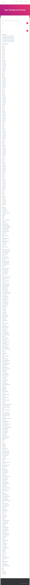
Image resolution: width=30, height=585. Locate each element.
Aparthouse (3, 234)
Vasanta (3, 554)
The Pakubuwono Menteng (5, 527)
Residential (17, 1)
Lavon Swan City (4, 377)
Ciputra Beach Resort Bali (5, 286)
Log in (3, 569)
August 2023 (3, 87)
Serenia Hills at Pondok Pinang (6, 465)
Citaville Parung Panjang (5, 289)
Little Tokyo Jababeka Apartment (6, 384)
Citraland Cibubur (4, 306)
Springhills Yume (4, 489)
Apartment (21, 1)
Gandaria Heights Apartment (5, 333)
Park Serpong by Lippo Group (5, 405)
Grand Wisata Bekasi (4, 343)
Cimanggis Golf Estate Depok (5, 285)
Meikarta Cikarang (4, 388)
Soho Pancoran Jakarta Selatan (6, 476)
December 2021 (4, 115)
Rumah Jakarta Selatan (5, 448)
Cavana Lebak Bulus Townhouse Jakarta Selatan (8, 41)
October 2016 (3, 203)
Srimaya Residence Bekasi (5, 490)
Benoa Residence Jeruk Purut (5, 258)
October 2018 (3, 169)
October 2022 (3, 101)
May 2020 (3, 142)
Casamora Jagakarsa (4, 272)
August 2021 (3, 121)
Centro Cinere (3, 279)
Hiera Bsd (3, 350)
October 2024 (3, 67)
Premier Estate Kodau (4, 422)
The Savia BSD (4, 537)
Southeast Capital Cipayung (5, 483)
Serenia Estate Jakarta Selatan (5, 462)
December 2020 (4, 132)
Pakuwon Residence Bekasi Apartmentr (7, 404)
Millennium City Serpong (5, 391)
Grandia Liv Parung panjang (5, 344)
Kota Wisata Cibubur (4, 370)
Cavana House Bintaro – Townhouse (6, 276)
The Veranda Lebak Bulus (5, 540)
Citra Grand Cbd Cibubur (5, 296)
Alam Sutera (3, 221)
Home (13, 1)
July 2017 (3, 190)
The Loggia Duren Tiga (5, 523)
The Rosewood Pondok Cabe (5, 534)
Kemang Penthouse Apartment (5, 360)
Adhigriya (3, 217)
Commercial (25, 1)
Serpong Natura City (4, 466)
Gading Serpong (4, 330)
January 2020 (3, 148)
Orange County (4, 401)
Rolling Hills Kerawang (5, 438)
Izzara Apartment (4, 353)
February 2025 (4, 61)
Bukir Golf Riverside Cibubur (5, 268)
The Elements (3, 517)
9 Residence (3, 214)
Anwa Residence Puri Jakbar (5, 231)
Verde (3, 560)
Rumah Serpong (4, 449)
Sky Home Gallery (4, 473)
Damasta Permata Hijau (5, 316)
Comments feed (4, 572)
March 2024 (3, 77)
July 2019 (3, 156)
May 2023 (3, 91)
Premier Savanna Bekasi (5, 428)
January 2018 (3, 182)
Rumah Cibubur (4, 445)
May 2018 (3, 176)
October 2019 (3, 152)
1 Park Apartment (4, 208)
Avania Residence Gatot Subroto (6, 251)
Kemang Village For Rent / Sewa (6, 363)
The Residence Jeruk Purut (5, 530)
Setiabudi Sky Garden (4, 469)
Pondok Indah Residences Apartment (6, 418)
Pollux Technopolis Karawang (5, 415)
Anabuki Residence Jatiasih (5, 228)
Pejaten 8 (3, 408)
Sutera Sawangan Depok (5, 499)
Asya (2, 248)
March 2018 (3, 179)
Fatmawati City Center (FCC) (5, 326)
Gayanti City (3, 336)
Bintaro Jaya (3, 259)
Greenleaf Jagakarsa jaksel (5, 347)
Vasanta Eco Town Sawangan (5, 557)
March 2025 (3, 60)
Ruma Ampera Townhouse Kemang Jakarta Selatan (8, 40)
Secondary (3, 459)
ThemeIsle (27, 583)
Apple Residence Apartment (5, 241)
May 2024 (3, 74)
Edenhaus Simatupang (5, 320)
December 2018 (4, 166)
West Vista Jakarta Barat (5, 564)
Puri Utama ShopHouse (5, 432)
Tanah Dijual (3, 507)
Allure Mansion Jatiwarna (5, 224)
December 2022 (4, 98)
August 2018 (3, 172)
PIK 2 (2, 411)
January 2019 (3, 165)
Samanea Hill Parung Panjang (5, 452)
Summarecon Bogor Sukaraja (5, 496)
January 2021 (3, 131)
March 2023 (3, 94)
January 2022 (3, 114)
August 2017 (3, 189)
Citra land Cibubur (4, 299)
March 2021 (3, 128)
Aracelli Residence (4, 242)
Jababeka (3, 354)
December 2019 (4, 149)
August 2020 (3, 138)
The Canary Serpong (4, 516)
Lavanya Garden (4, 371)
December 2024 (4, 64)
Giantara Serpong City (4, 337)
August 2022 (3, 104)
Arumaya (3, 245)
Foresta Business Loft (4, 329)
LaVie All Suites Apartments (5, 374)
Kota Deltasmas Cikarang (5, 367)
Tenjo (3, 513)
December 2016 (4, 200)
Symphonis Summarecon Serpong (6, 500)
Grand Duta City (4, 340)
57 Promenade (4, 211)
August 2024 (3, 70)
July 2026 (3, 47)
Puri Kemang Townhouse (5, 431)
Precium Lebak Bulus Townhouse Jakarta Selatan (8, 37)
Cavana (3, 275)
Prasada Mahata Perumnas (5, 421)
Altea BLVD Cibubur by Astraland (6, 225)
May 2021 (3, 125)
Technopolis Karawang (5, 510)
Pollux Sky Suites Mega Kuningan (6, 414)
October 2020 (3, 135)
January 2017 (3, 199)
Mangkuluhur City (4, 387)
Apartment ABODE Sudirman (5, 238)
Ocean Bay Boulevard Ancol (5, 397)
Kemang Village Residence (5, 364)
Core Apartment (4, 310)
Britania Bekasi (4, 265)
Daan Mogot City (4, 313)
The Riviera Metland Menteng (5, 533)
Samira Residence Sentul (5, 455)
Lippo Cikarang (4, 381)
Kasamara (3, 357)
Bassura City (3, 255)
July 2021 (3, 122)
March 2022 (3, 111)
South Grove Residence (5, 479)
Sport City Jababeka (4, 486)
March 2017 (3, 196)
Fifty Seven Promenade (5, 327)
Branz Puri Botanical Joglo (5, 262)
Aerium (3, 218)
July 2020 (3, 139)
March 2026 (3, 53)
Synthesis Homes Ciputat (5, 503)
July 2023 (3, 88)
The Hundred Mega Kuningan (5, 520)
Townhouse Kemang (4, 543)
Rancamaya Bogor (4, 435)
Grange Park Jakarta (4, 346)
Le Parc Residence (4, 378)
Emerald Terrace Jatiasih (5, 323)
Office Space (3, 398)
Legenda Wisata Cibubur (5, 380)
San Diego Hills (4, 456)
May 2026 (3, 50)
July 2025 (3, 54)
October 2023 (3, 84)
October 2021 (3, 118)
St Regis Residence (4, 493)
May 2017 (3, 193)
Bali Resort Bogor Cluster (5, 252)
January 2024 (3, 80)
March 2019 (3, 162)
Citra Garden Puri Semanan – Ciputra (6, 292)
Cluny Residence (4, 309)
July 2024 (3, 71)
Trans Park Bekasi (4, 544)
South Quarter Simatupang (5, 482)
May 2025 (3, 57)
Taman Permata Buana (5, 506)
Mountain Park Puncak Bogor (5, 394)
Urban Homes (3, 551)
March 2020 (3, 145)
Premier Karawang (4, 425)
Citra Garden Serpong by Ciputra (6, 293)
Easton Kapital (4, 319)
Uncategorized (4, 550)
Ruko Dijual (3, 439)
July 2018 (3, 173)
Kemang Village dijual (4, 361)
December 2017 (4, 183)
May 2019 (3, 159)
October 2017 (3, 186)
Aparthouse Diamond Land (5, 235)
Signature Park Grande (5, 472)
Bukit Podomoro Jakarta (5, 269)
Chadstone (3, 282)
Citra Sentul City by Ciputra (5, 302)
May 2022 (3, 108)
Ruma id (3, 442)
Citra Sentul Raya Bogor (5, 303)
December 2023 (4, 81)
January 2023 (3, 97)
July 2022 (3, 105)
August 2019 (3, 155)
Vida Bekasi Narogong (5, 561)
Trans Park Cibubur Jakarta (5, 547)
